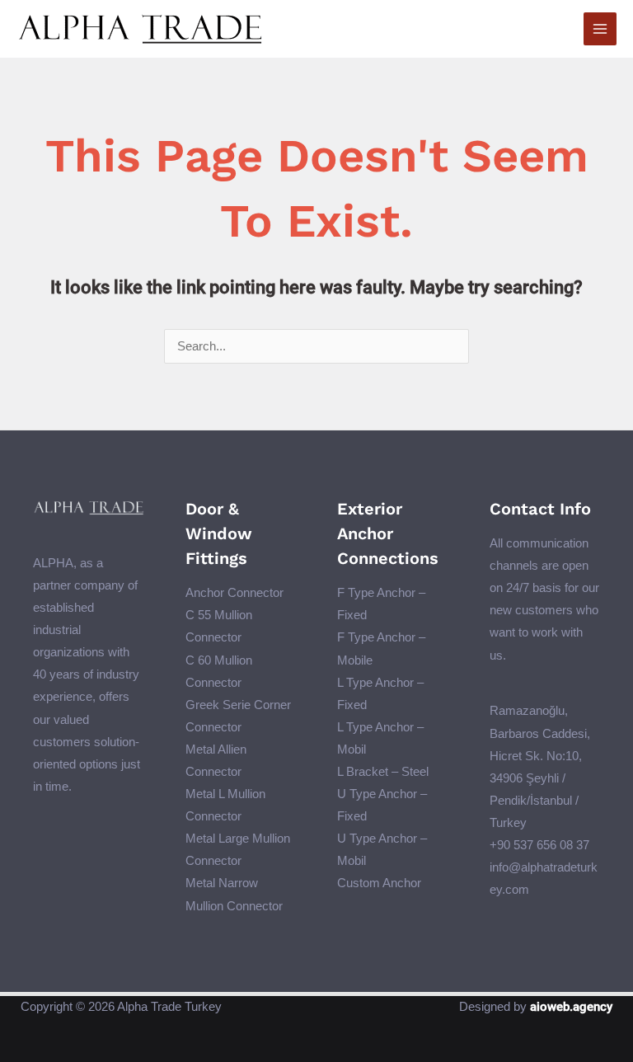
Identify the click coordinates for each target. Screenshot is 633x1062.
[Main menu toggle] (600, 28)
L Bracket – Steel (383, 771)
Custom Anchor (379, 883)
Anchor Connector (234, 592)
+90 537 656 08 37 (539, 845)
